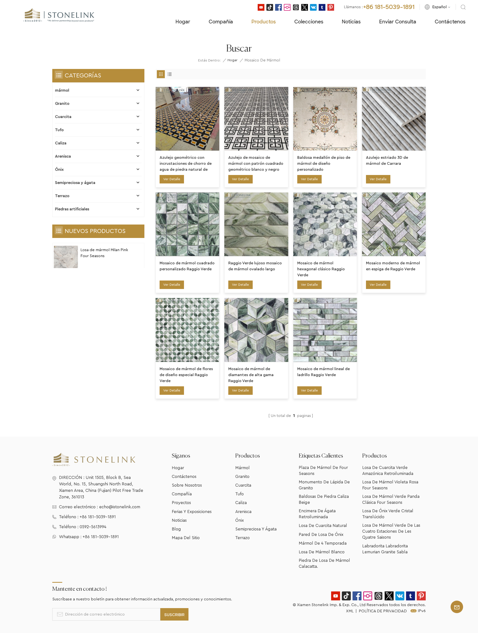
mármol (62, 90)
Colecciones (308, 22)
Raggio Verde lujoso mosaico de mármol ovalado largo (255, 266)
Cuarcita (63, 117)
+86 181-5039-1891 (389, 7)
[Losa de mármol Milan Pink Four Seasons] (66, 258)
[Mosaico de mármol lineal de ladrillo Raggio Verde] (325, 330)
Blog (176, 529)
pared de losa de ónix (321, 534)
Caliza (60, 143)
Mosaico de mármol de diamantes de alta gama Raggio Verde (251, 375)
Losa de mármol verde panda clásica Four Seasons (390, 499)
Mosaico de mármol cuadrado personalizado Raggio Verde (187, 266)
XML (350, 611)
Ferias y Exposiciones (192, 512)
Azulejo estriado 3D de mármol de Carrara (387, 161)
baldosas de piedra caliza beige (324, 499)
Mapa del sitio (186, 538)
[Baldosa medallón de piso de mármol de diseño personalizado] (325, 119)
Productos (263, 22)
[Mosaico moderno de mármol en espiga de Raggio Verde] (394, 224)
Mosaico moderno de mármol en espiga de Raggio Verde (393, 266)
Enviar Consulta (397, 22)
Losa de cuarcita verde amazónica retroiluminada (387, 470)
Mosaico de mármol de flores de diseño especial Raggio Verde (186, 375)
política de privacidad (383, 611)
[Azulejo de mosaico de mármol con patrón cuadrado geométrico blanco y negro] (256, 119)
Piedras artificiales (72, 209)
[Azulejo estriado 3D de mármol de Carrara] (394, 119)
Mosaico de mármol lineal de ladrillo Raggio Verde (323, 372)
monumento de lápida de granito (324, 485)
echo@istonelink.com (119, 507)
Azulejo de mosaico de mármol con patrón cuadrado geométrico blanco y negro (255, 164)
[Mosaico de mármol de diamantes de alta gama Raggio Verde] (256, 330)
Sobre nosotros (187, 485)
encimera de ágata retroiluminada (317, 514)
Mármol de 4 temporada (323, 543)
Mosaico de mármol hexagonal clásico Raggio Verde (321, 269)
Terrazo (62, 196)
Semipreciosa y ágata (75, 183)
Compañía (221, 22)
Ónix (59, 170)
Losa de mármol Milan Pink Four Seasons (104, 253)
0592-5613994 (93, 527)
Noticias (351, 22)
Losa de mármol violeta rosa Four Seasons (390, 485)
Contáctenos (450, 22)
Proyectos (181, 503)
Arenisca (63, 156)
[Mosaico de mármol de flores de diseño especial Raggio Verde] (187, 330)
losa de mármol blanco (322, 552)
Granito (62, 104)
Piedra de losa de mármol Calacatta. (324, 563)
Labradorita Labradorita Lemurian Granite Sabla (385, 549)
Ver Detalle (171, 179)
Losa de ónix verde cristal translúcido (387, 514)
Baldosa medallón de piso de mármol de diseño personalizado (323, 164)
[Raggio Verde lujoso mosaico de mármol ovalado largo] (256, 224)
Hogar (183, 22)
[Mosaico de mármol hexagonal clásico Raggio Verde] (325, 224)
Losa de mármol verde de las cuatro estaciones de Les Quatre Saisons (391, 531)
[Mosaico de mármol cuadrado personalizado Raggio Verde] (187, 224)
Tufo (59, 130)
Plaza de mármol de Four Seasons (323, 470)
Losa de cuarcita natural (323, 525)
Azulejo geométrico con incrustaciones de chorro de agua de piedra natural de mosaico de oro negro (186, 164)
